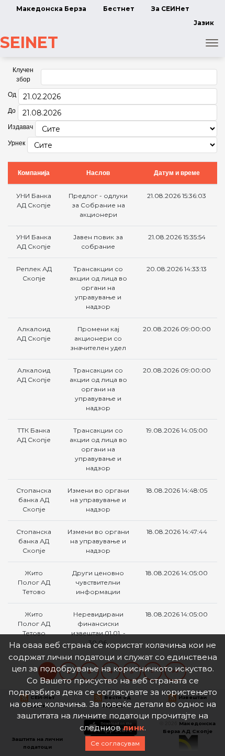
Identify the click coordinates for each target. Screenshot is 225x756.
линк (133, 727)
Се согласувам (115, 743)
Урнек (16, 143)
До (12, 110)
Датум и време (177, 173)
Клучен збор (23, 74)
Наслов (98, 173)
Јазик (204, 23)
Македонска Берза (51, 9)
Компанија (34, 173)
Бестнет (118, 9)
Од (12, 94)
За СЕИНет (170, 9)
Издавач (20, 127)
